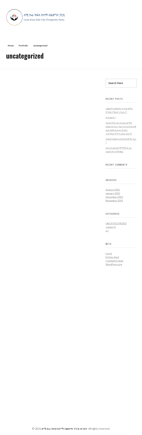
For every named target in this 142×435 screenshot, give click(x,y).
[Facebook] (98, 386)
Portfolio (23, 45)
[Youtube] (98, 394)
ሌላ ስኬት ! (111, 117)
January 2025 (113, 193)
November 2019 (114, 200)
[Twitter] (108, 386)
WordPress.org (114, 264)
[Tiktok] (98, 403)
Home (11, 45)
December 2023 (114, 196)
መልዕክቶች (111, 227)
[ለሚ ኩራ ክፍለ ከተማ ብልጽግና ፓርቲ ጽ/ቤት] (36, 17)
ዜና (107, 230)
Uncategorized (116, 223)
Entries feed (112, 257)
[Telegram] (108, 394)
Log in (109, 253)
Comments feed (114, 260)
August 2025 (113, 189)
